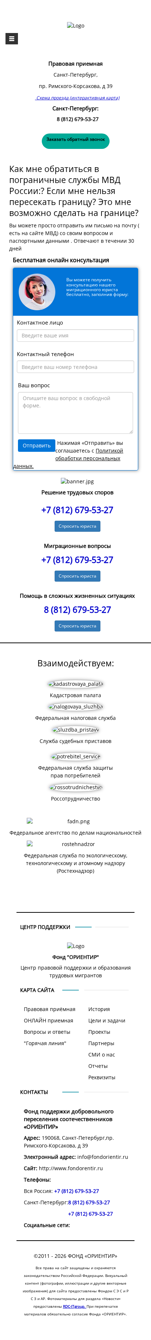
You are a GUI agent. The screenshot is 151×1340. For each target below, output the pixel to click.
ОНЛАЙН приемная (48, 1020)
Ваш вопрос (34, 385)
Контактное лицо (40, 322)
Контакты (34, 1091)
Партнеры (101, 1043)
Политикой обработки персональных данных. (68, 458)
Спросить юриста (77, 526)
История (99, 1009)
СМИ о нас (101, 1054)
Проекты (99, 1032)
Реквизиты (101, 1077)
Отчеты (98, 1066)
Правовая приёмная (50, 1009)
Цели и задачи (106, 1020)
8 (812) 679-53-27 (78, 119)
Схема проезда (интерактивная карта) (77, 98)
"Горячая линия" (45, 1043)
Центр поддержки (45, 926)
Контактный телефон (45, 354)
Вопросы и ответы (47, 1032)
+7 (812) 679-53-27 (77, 510)
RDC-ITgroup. (74, 1306)
